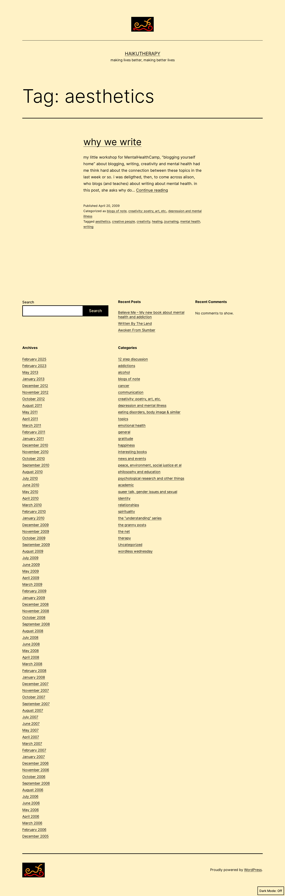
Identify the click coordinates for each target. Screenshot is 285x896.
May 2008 (30, 651)
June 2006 (31, 803)
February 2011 (33, 432)
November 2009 (35, 531)
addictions (126, 366)
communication (130, 392)
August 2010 (32, 472)
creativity (143, 221)
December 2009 (35, 525)
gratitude (125, 439)
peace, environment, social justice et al (149, 465)
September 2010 (35, 465)
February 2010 (34, 511)
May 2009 (30, 571)
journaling (171, 221)
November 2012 (35, 392)
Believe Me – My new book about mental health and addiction (151, 314)
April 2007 (30, 737)
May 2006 (30, 810)
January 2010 (33, 518)
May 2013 (30, 372)
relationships (128, 505)
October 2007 (33, 697)
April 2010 (30, 498)
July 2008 (30, 637)
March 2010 (32, 505)
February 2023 (34, 366)
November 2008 (35, 611)
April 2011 (30, 419)
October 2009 (33, 538)
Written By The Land (135, 323)
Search (28, 302)
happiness (126, 445)
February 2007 (34, 750)
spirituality (126, 511)
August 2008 (32, 631)
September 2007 (36, 704)
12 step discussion (133, 359)
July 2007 (30, 717)
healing (157, 221)
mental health (190, 221)
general (124, 432)
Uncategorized (130, 545)
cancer (123, 386)
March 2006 (32, 823)
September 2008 (36, 624)
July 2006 (30, 796)
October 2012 (33, 399)
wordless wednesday (135, 551)
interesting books (132, 452)
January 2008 (33, 677)
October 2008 (33, 617)
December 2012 (35, 386)
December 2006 (35, 763)
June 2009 (31, 565)
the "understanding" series (140, 518)
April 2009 (30, 578)
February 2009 (34, 591)
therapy (124, 538)
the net (124, 531)
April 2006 (30, 816)
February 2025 (34, 359)
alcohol (124, 372)
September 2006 (36, 783)
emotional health (132, 425)
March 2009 (32, 584)
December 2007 (35, 684)
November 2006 (35, 770)
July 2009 (30, 558)
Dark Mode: (267, 891)
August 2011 (32, 405)
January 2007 (33, 757)
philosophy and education (139, 472)
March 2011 (31, 425)
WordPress (253, 870)
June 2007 (31, 724)
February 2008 (34, 671)
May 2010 (30, 492)
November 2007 (35, 690)
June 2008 (31, 644)
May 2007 (30, 730)
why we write (112, 142)
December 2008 (35, 604)
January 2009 (33, 598)
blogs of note (117, 211)
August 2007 (32, 710)
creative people (123, 221)
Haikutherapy (142, 53)
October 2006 (33, 777)
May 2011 (30, 412)
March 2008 (32, 664)
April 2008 (30, 657)
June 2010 (30, 485)
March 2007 (32, 743)
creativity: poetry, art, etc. (147, 211)
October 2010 (33, 459)
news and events (132, 459)
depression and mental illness (142, 405)
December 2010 (35, 445)
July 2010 (30, 478)
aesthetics (102, 221)
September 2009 (36, 545)
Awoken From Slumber (136, 330)
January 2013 (33, 379)
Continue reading (152, 190)
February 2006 (34, 830)
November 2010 (35, 452)
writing (88, 227)
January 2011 (33, 439)
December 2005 (35, 836)
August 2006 (32, 790)
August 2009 (32, 551)
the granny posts (132, 525)
